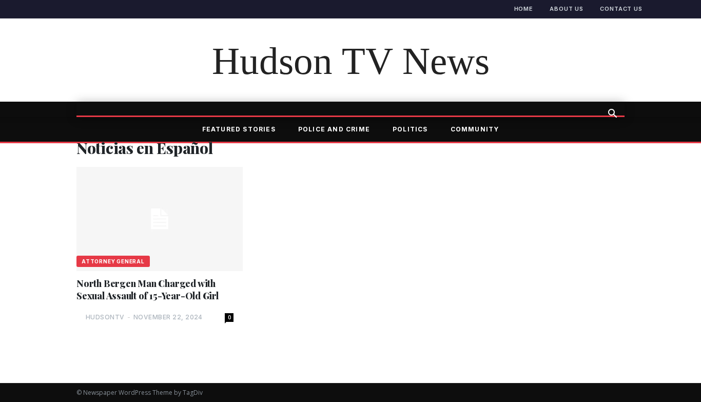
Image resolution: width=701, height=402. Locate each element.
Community (475, 129)
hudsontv (105, 317)
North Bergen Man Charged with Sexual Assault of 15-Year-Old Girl (147, 289)
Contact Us (621, 8)
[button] (612, 114)
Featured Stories (239, 129)
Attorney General (113, 261)
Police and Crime (334, 129)
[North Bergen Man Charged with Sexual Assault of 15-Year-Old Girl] (159, 219)
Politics (410, 129)
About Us (566, 8)
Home (524, 8)
